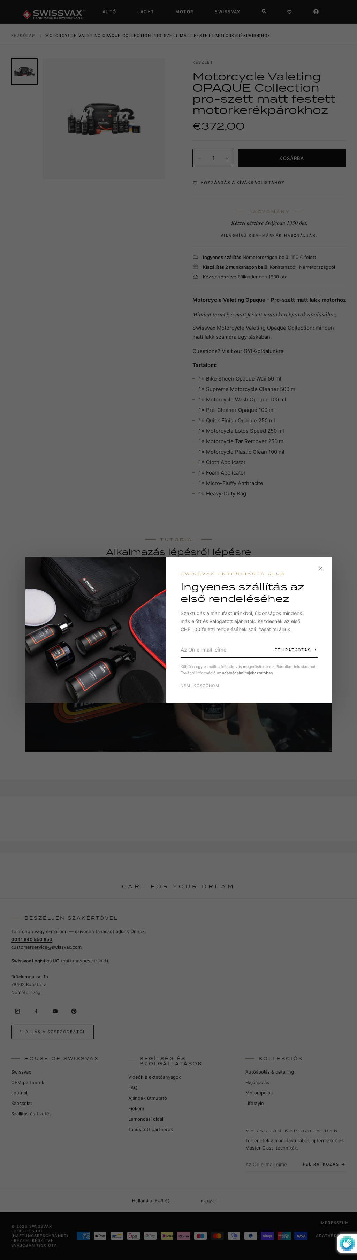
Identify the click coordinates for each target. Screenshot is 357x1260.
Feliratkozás (293, 649)
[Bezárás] (320, 568)
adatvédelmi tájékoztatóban (247, 672)
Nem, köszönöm (200, 685)
